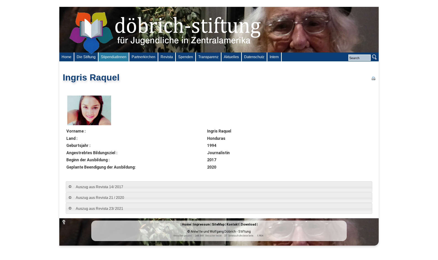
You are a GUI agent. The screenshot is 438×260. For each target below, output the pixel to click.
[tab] (219, 186)
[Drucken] (373, 79)
